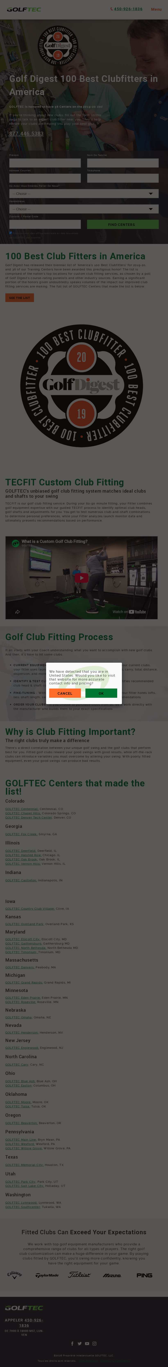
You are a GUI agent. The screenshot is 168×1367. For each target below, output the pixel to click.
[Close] (122, 662)
